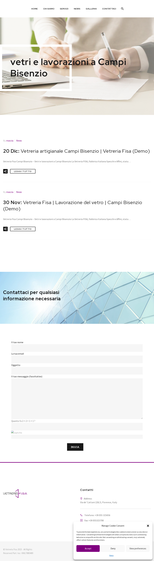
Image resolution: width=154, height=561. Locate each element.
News (111, 555)
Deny (113, 548)
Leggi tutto (23, 171)
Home (34, 8)
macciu (9, 140)
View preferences (137, 548)
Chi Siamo (48, 8)
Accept (88, 548)
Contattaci (109, 8)
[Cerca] (122, 8)
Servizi (64, 8)
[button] (147, 525)
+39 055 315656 (102, 515)
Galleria (91, 8)
